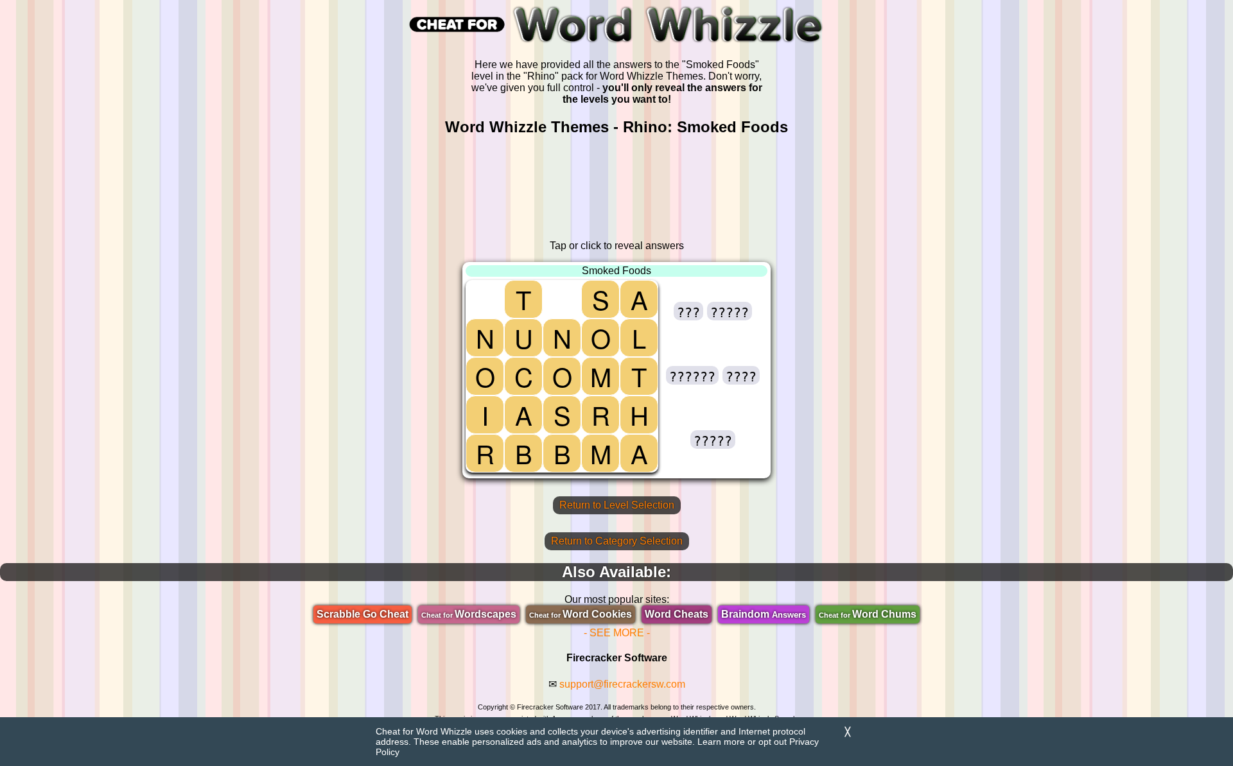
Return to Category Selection (617, 540)
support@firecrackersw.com (622, 684)
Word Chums (867, 614)
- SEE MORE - (617, 632)
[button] (688, 311)
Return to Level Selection (616, 505)
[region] (616, 188)
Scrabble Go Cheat (362, 614)
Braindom (763, 614)
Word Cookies (580, 614)
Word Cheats (676, 614)
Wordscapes (468, 614)
